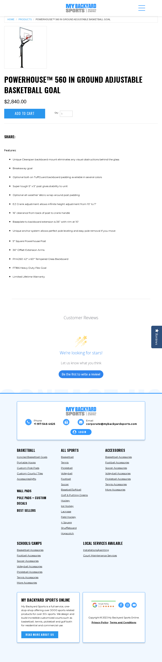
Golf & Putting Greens (74, 495)
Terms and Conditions (123, 622)
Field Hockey (68, 516)
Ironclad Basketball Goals (32, 457)
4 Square (66, 522)
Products (25, 19)
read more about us (40, 634)
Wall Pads (24, 490)
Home (10, 19)
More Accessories (115, 489)
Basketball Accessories (118, 457)
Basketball (67, 457)
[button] (141, 8)
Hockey (65, 500)
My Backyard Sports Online (53, 655)
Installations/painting (96, 550)
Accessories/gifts (26, 478)
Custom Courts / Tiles (30, 473)
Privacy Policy (100, 622)
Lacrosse (66, 511)
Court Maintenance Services (100, 555)
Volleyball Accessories (118, 473)
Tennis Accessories (116, 484)
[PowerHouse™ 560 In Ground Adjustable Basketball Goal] (25, 47)
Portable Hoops (26, 462)
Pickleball (67, 467)
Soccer (65, 484)
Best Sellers (26, 510)
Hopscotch (67, 533)
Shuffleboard (69, 527)
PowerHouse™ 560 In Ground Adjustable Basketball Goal (73, 19)
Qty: (56, 113)
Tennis (65, 462)
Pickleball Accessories (118, 478)
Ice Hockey (67, 506)
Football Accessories (117, 462)
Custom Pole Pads (28, 467)
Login (82, 432)
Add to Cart (25, 113)
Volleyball (66, 473)
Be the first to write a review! (81, 374)
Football (66, 478)
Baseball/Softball (71, 489)
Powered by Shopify (88, 655)
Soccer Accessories (116, 467)
